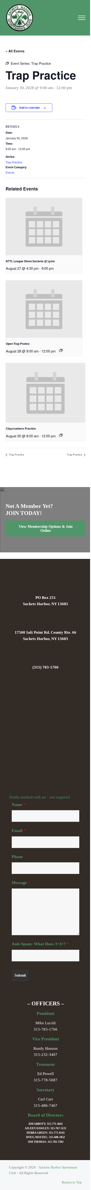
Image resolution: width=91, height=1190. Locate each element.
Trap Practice (14, 162)
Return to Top (72, 1182)
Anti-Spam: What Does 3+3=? (40, 944)
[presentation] (44, 226)
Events (10, 172)
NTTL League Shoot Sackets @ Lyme (30, 261)
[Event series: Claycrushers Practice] (61, 435)
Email (19, 830)
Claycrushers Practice (21, 428)
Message (21, 882)
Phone (17, 856)
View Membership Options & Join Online (46, 529)
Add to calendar (29, 107)
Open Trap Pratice (18, 344)
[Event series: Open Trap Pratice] (61, 350)
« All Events (15, 51)
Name (18, 804)
